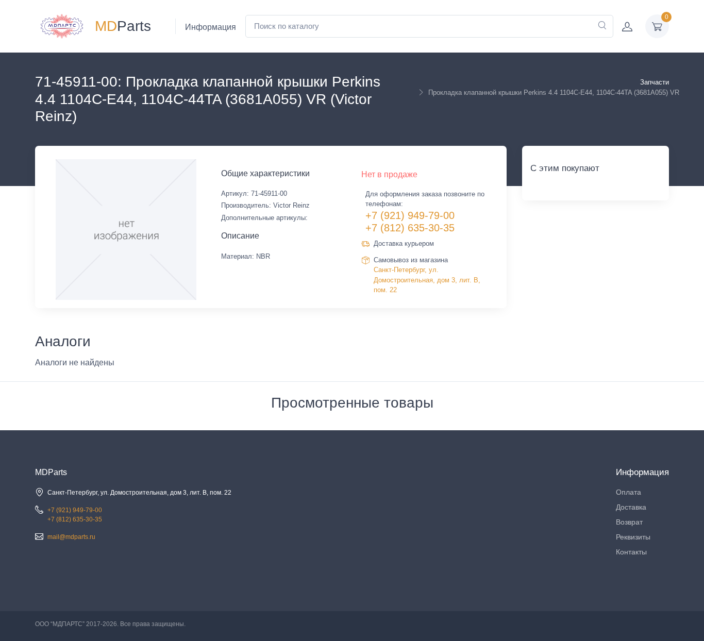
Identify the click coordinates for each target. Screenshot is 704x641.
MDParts (51, 472)
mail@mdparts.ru (71, 537)
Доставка (631, 507)
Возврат (629, 522)
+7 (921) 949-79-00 (410, 215)
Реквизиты (633, 537)
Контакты (631, 552)
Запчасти (654, 82)
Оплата (628, 492)
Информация (210, 27)
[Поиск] (602, 26)
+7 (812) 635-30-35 (410, 227)
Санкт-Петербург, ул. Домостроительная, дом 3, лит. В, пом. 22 (427, 280)
